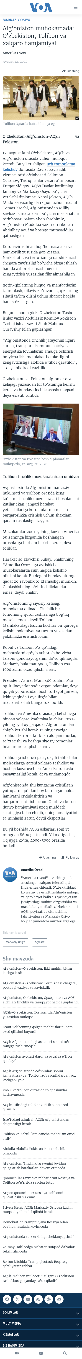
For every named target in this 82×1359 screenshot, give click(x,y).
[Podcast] (48, 1299)
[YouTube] (41, 1353)
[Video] (17, 1353)
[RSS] (38, 1299)
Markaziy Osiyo (16, 20)
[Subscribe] (59, 1299)
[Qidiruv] (65, 1353)
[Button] (70, 71)
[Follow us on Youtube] (27, 1299)
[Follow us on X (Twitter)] (17, 1299)
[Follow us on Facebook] (7, 1299)
